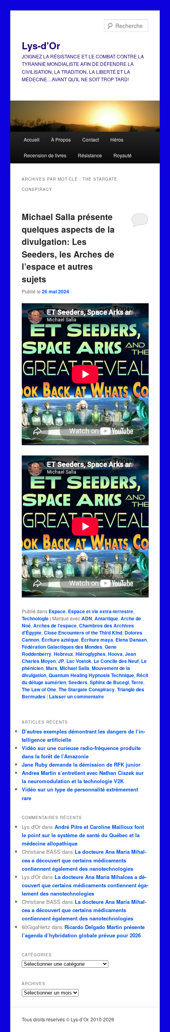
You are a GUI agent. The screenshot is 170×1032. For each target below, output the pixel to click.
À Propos (61, 139)
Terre (137, 682)
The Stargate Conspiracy (87, 689)
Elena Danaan (131, 639)
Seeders (77, 682)
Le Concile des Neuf (116, 660)
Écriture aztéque (60, 639)
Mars (51, 668)
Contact (90, 139)
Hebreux (63, 653)
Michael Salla (74, 668)
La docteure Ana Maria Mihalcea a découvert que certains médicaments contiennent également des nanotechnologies (84, 860)
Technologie (35, 618)
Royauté (122, 155)
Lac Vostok (78, 660)
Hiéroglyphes (91, 653)
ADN (86, 618)
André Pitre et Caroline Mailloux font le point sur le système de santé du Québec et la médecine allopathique (83, 835)
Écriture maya (97, 639)
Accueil (32, 139)
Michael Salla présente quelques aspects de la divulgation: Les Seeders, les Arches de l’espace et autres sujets (68, 248)
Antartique (106, 618)
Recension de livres (45, 155)
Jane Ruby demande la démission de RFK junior (81, 764)
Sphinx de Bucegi (109, 682)
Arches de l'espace (55, 625)
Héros (116, 139)
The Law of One (39, 689)
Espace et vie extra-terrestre (100, 611)
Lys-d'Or (41, 45)
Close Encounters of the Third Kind (83, 632)
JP (61, 660)
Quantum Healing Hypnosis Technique (91, 675)
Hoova (115, 653)
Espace (57, 611)
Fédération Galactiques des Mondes (62, 646)
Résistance (90, 155)
